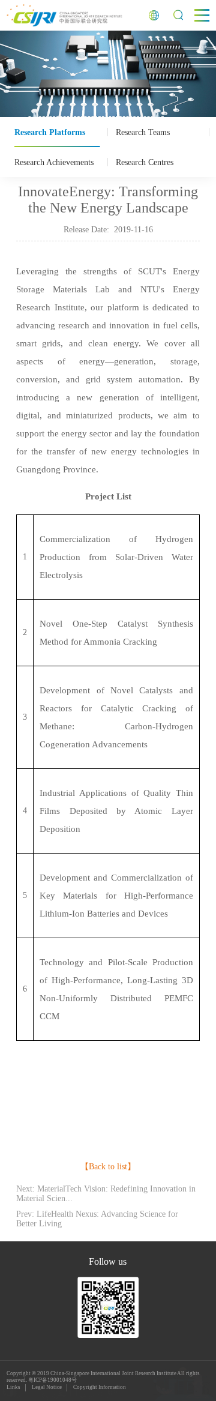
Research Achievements (54, 162)
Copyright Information (99, 1387)
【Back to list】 (108, 1166)
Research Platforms (49, 132)
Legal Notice (47, 1387)
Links (13, 1387)
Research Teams (143, 132)
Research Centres (144, 162)
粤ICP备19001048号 (52, 1380)
